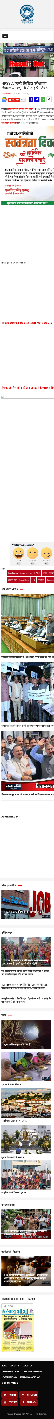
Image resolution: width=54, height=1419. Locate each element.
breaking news (26, 573)
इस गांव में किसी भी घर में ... (12, 1084)
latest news (13, 573)
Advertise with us (10, 1371)
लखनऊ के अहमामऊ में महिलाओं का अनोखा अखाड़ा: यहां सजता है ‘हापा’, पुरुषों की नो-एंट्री (26, 962)
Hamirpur (50, 580)
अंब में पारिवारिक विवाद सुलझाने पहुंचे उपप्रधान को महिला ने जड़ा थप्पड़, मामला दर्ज (25, 1232)
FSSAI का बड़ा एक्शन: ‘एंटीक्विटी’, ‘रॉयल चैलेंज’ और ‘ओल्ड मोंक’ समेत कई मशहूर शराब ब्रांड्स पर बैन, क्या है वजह (26, 1278)
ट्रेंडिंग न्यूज (7, 932)
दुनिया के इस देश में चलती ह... (13, 1157)
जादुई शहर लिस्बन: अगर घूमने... (14, 1120)
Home (4, 1366)
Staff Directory (9, 1377)
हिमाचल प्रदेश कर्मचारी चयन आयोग (20, 109)
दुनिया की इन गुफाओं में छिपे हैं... (18, 1044)
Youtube (12, 1402)
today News (24, 580)
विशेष (4, 1015)
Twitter (12, 1395)
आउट (45, 573)
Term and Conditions (30, 1377)
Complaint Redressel (32, 1371)
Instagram (31, 1395)
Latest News (6, 93)
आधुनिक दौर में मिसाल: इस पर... (14, 1192)
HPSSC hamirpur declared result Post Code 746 (26, 322)
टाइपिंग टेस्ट (12, 580)
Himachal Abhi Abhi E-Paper (18, 1299)
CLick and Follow (9, 1383)
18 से (33, 580)
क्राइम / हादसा (8, 1204)
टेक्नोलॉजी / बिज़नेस (10, 1251)
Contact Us (15, 1366)
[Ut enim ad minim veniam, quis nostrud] (26, 952)
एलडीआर (41, 580)
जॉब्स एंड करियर (9, 885)
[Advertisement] (27, 220)
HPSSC (37, 573)
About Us (27, 1366)
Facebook (31, 1402)
